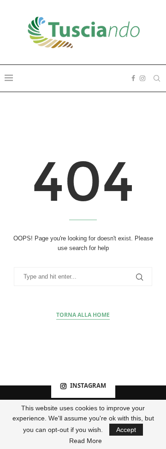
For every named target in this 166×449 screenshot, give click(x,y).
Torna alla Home (83, 315)
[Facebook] (133, 78)
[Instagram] (142, 78)
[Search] (156, 78)
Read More (85, 440)
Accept (126, 429)
